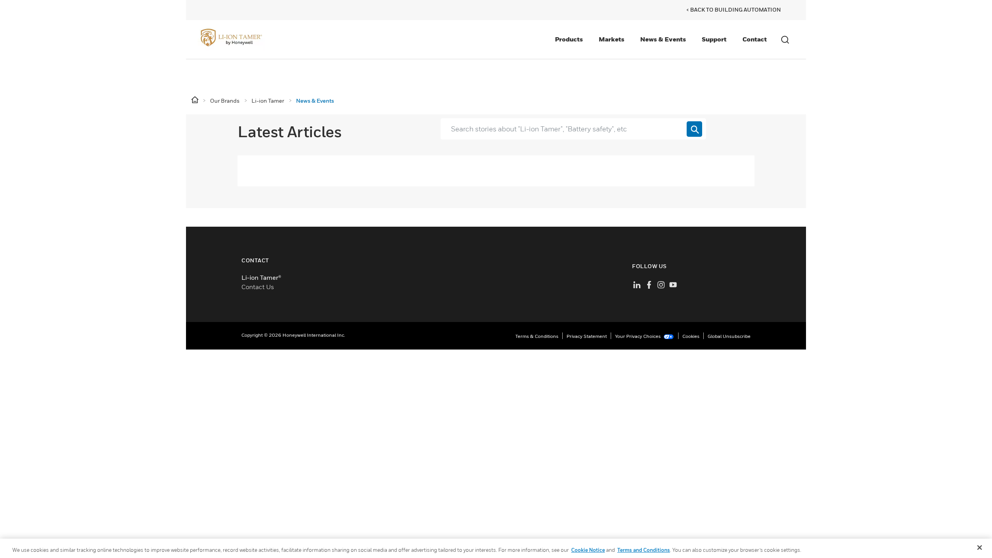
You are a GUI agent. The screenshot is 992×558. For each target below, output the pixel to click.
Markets (611, 39)
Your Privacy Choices (638, 336)
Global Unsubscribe (729, 336)
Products (569, 39)
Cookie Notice (588, 550)
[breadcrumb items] (195, 100)
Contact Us (257, 287)
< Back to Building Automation (733, 9)
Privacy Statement (587, 336)
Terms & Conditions (536, 336)
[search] (694, 129)
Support (714, 39)
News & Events (663, 39)
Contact (754, 39)
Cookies (690, 336)
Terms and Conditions (643, 550)
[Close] (979, 547)
